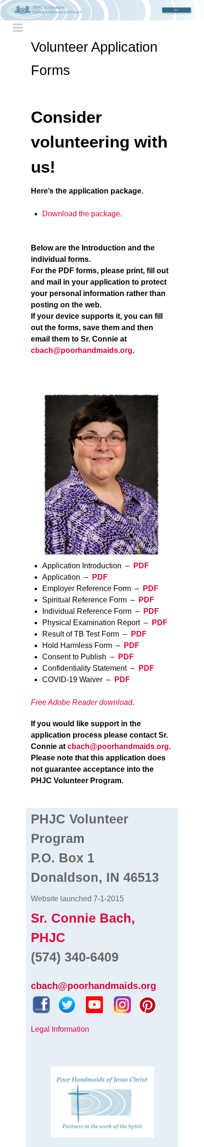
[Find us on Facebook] (41, 1004)
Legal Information (60, 1029)
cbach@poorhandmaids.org (118, 746)
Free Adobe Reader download (81, 702)
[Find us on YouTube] (94, 1004)
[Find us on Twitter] (66, 1004)
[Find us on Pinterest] (147, 1004)
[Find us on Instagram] (122, 1004)
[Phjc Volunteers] (102, 10)
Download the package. (82, 214)
